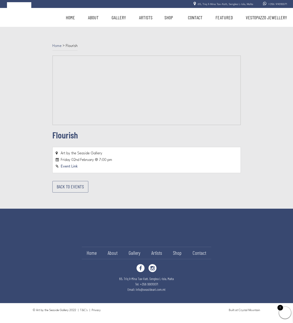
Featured (224, 17)
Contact (195, 17)
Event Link (69, 166)
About (93, 17)
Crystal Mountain (249, 310)
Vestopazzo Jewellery (266, 17)
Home (70, 17)
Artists (145, 17)
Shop (168, 17)
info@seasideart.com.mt (150, 289)
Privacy (96, 310)
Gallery (119, 17)
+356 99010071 (277, 4)
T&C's (84, 310)
